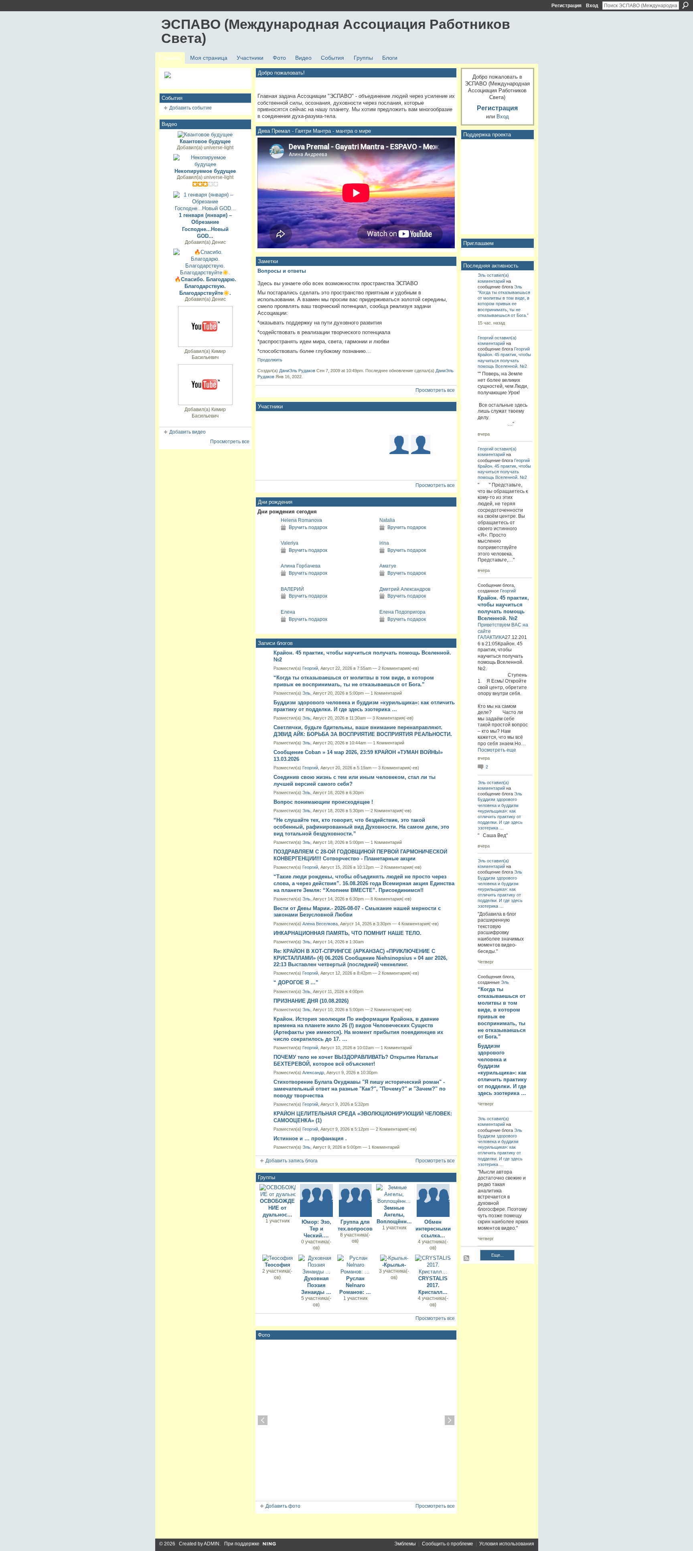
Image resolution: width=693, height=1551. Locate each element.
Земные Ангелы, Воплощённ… (394, 1215)
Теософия (277, 1265)
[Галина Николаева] (334, 466)
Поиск (685, 5)
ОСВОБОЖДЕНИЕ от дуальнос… (277, 1208)
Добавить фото (282, 1506)
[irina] (365, 558)
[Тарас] (442, 466)
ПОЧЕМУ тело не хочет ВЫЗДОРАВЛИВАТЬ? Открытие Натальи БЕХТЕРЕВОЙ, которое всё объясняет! (356, 1060)
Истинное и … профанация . (310, 1138)
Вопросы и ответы (281, 271)
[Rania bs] (355, 466)
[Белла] (420, 422)
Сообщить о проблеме (447, 1544)
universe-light (218, 147)
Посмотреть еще (497, 750)
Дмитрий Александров (404, 589)
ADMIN (211, 1544)
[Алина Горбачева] (267, 581)
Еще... (497, 1255)
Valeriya (289, 543)
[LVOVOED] (334, 422)
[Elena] (290, 422)
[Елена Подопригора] (365, 627)
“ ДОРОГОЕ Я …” (296, 982)
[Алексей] (377, 422)
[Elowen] (399, 422)
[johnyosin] (290, 444)
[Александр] (312, 444)
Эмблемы (405, 1544)
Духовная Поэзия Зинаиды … (316, 1285)
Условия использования (506, 1544)
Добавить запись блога (291, 1161)
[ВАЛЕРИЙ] (267, 604)
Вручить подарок (308, 527)
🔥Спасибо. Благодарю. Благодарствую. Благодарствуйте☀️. (205, 286)
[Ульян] (312, 466)
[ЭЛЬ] (312, 422)
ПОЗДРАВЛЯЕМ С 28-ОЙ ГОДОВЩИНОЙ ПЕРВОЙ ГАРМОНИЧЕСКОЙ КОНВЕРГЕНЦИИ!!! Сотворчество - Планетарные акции (360, 855)
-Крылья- (394, 1265)
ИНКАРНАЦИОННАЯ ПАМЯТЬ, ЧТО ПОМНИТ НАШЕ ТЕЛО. (347, 933)
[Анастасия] (442, 444)
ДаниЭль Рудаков (297, 370)
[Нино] (442, 422)
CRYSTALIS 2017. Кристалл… (433, 1285)
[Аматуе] (365, 581)
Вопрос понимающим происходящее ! (323, 802)
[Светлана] (269, 466)
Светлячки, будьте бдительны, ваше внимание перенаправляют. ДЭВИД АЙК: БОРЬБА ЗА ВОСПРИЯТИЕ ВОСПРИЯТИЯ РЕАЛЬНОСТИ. (363, 730)
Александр (313, 1072)
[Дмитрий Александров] (365, 604)
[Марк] (269, 422)
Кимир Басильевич (209, 355)
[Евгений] (377, 444)
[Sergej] (399, 466)
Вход (592, 5)
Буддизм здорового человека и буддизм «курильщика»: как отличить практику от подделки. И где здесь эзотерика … (364, 705)
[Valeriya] (267, 558)
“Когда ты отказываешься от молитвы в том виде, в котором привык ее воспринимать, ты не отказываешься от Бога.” (354, 681)
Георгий (310, 668)
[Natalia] (365, 535)
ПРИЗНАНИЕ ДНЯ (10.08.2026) (311, 1001)
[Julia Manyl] (377, 466)
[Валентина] (290, 466)
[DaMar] (355, 444)
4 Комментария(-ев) (418, 923)
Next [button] (449, 1420)
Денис (219, 242)
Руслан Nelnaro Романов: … (355, 1285)
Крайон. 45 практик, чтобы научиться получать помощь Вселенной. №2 (504, 360)
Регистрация (566, 5)
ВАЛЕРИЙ (292, 589)
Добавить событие (190, 108)
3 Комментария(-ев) (393, 718)
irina (384, 543)
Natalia (387, 520)
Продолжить (269, 359)
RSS (466, 1258)
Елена (288, 612)
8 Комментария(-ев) (391, 898)
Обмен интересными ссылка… (433, 1229)
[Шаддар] (355, 422)
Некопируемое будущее (205, 171)
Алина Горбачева (300, 566)
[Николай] (420, 466)
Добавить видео (187, 432)
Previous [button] (262, 1420)
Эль (306, 693)
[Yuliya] (420, 444)
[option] (356, 1420)
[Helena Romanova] (267, 535)
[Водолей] (399, 444)
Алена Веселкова (320, 923)
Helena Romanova (301, 520)
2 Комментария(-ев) (398, 668)
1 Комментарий (386, 693)
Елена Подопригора (402, 612)
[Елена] (267, 627)
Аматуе (387, 566)
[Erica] (334, 444)
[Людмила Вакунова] (269, 444)
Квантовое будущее (205, 141)
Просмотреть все (229, 441)
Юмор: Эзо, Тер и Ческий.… (316, 1229)
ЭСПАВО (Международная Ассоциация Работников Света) (335, 31)
